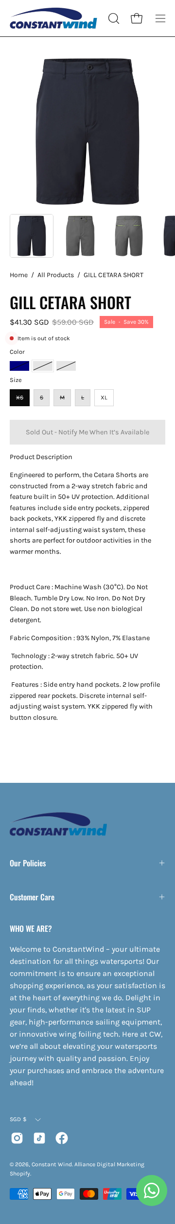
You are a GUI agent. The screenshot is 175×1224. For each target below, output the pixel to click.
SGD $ (18, 1119)
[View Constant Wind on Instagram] (17, 1138)
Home (19, 275)
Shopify (20, 1173)
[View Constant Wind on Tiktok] (39, 1138)
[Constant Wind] (53, 18)
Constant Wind (52, 1164)
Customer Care (32, 897)
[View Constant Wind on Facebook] (61, 1138)
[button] (113, 18)
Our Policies (28, 863)
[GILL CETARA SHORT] (31, 236)
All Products (55, 275)
